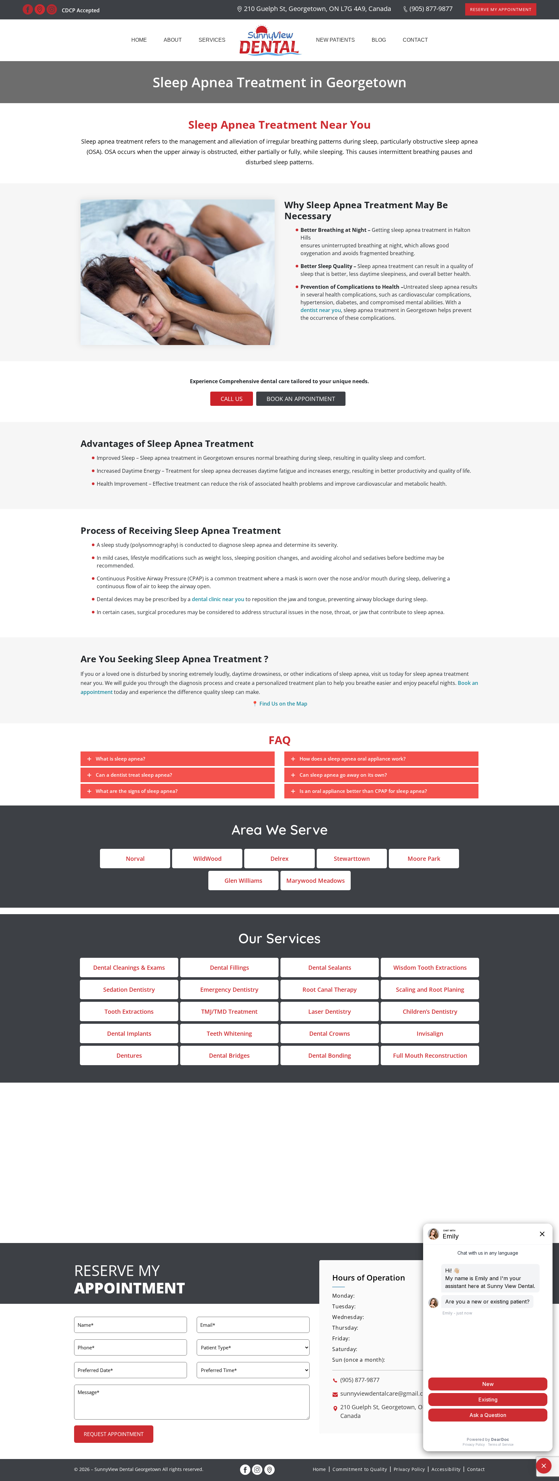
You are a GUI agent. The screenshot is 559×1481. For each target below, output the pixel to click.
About (173, 40)
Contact (415, 40)
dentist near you (321, 310)
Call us (232, 399)
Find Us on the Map (283, 703)
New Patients (335, 40)
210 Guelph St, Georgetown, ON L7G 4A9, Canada (317, 8)
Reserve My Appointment (501, 9)
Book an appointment (301, 399)
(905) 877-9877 (431, 8)
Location (269, 1470)
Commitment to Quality (360, 1469)
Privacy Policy (409, 1469)
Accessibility (446, 1469)
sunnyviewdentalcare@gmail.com (386, 1393)
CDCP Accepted (81, 10)
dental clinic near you (218, 599)
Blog (379, 40)
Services (212, 40)
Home (139, 40)
